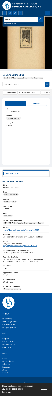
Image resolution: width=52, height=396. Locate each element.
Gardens (7, 202)
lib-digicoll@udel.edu (9, 328)
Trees (14, 202)
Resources (6, 367)
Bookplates (8, 216)
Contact (5, 373)
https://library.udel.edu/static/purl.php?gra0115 (21, 230)
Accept (44, 389)
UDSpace (5, 339)
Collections (6, 364)
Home (4, 358)
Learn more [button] (7, 392)
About (4, 370)
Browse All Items (8, 361)
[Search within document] (47, 84)
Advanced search (10, 24)
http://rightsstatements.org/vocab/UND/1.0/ (20, 246)
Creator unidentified (14, 118)
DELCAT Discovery (8, 341)
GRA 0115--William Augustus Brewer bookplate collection (23, 78)
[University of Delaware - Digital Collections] (21, 5)
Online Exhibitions (8, 344)
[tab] (15, 103)
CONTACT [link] (5, 314)
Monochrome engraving (12, 289)
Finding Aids (6, 347)
